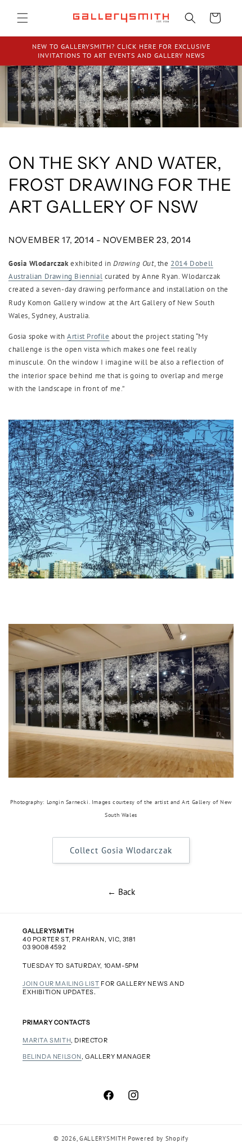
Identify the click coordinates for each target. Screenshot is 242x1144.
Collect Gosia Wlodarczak (121, 850)
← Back (121, 891)
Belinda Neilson (52, 1056)
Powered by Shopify (158, 1138)
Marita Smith (47, 1040)
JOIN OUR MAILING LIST (61, 983)
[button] (22, 18)
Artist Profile (88, 336)
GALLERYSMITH (102, 1138)
